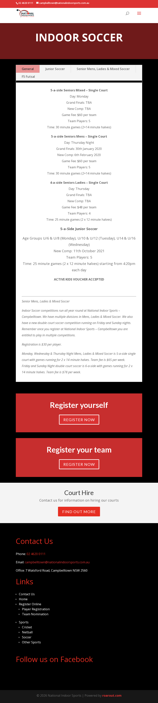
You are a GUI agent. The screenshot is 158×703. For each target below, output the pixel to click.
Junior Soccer (55, 69)
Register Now (79, 419)
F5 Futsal (28, 76)
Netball (27, 632)
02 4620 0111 (36, 554)
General (28, 69)
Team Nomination (35, 614)
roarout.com (112, 695)
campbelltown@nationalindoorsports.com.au (57, 562)
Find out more (79, 511)
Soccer (26, 637)
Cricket (27, 627)
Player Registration (36, 609)
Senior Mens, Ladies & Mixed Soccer (103, 69)
